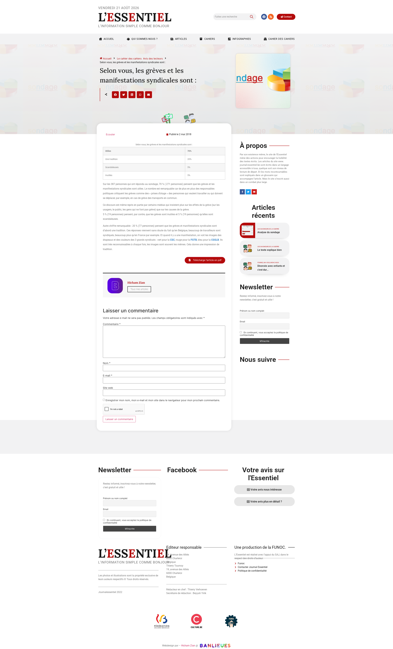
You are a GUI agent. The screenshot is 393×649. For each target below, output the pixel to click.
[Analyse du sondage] (247, 230)
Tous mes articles (139, 289)
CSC (172, 239)
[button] (115, 94)
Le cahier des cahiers (129, 58)
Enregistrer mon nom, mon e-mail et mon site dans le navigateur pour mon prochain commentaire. (163, 400)
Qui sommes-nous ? (144, 38)
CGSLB (215, 239)
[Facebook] (264, 17)
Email (242, 321)
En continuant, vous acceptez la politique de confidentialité (264, 333)
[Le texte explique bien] (247, 248)
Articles (181, 38)
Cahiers (209, 38)
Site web (108, 388)
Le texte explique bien (269, 249)
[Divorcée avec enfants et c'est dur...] (247, 265)
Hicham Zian (188, 645)
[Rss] (271, 17)
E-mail (107, 375)
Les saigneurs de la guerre (268, 229)
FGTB (194, 239)
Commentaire (112, 324)
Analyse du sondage (268, 232)
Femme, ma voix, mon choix (268, 262)
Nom (106, 363)
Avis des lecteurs (153, 58)
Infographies (241, 38)
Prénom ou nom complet (252, 310)
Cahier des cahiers (281, 38)
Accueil (109, 38)
